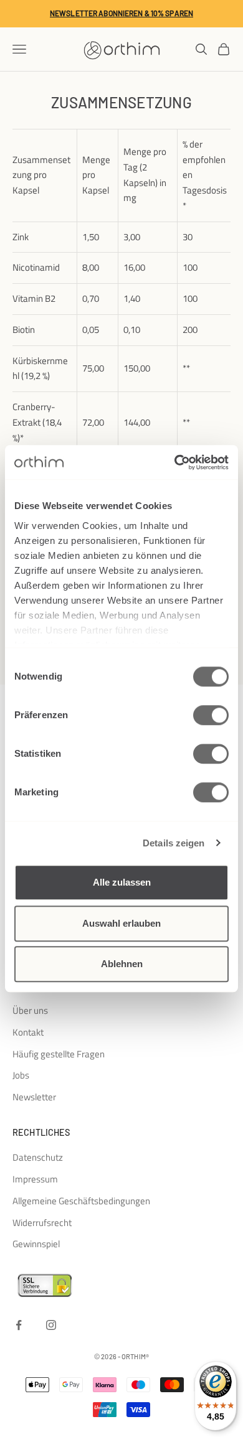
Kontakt (28, 1032)
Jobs (20, 1075)
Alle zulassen (122, 882)
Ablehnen (122, 963)
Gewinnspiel (36, 1244)
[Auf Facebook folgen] (18, 1325)
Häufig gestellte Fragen (58, 1054)
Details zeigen (173, 843)
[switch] (211, 715)
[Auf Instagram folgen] (51, 1325)
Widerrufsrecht (42, 1222)
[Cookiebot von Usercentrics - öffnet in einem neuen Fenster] (175, 462)
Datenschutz (37, 1157)
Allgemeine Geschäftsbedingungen (81, 1201)
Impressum (35, 1179)
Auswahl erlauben (121, 923)
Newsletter (34, 1097)
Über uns (30, 1010)
